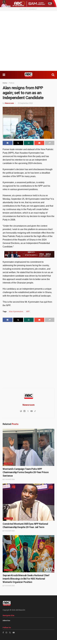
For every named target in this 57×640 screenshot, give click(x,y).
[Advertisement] (28, 41)
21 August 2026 (9, 479)
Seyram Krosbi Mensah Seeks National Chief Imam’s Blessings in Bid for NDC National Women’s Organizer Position (26, 578)
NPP (28, 311)
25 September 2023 (25, 103)
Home (5, 83)
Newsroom (9, 103)
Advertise (6, 620)
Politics (11, 83)
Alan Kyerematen (16, 311)
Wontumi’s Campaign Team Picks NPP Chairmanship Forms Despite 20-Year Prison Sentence (26, 472)
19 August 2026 (9, 531)
